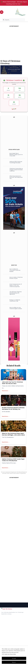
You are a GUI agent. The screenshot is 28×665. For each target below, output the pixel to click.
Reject (14, 662)
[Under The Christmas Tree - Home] (6, 608)
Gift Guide (4, 638)
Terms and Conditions (7, 627)
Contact (3, 623)
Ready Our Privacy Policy (10, 654)
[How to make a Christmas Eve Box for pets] (5, 277)
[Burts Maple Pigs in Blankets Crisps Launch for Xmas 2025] (5, 154)
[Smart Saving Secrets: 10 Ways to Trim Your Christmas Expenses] (5, 285)
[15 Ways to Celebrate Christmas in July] (5, 300)
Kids (2, 636)
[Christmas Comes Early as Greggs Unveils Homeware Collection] (5, 169)
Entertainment (5, 634)
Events (3, 641)
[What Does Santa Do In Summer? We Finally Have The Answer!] (5, 177)
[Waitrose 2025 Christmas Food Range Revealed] (5, 162)
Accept (14, 658)
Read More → (5, 391)
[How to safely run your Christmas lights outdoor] (5, 308)
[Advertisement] (14, 42)
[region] (14, 655)
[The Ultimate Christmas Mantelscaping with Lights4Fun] (5, 292)
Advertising (4, 625)
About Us (3, 621)
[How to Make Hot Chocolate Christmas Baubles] (5, 270)
